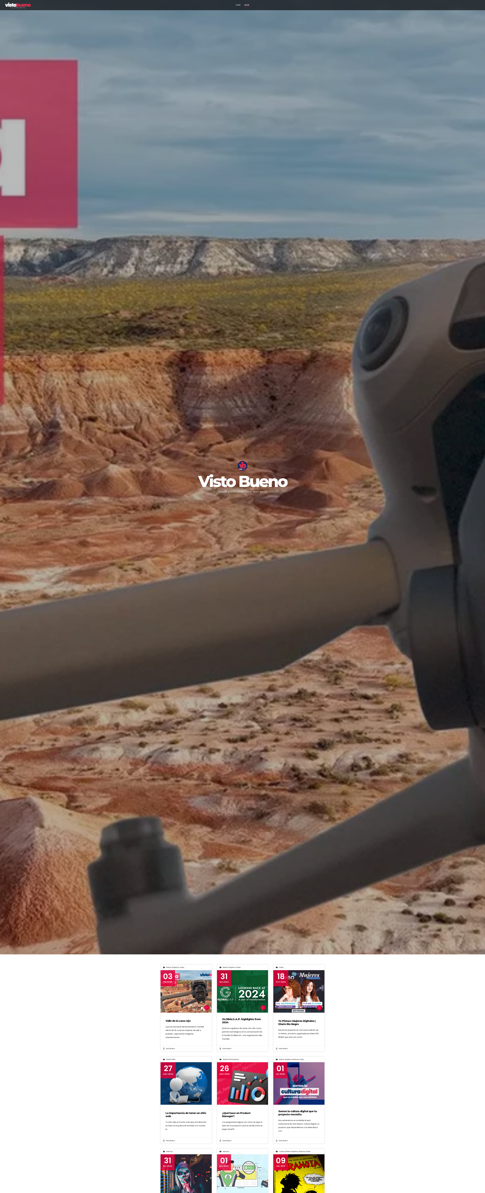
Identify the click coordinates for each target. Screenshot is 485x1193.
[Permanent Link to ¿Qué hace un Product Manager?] (242, 1083)
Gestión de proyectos (231, 1059)
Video (182, 967)
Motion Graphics (172, 967)
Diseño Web (170, 1059)
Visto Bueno (170, 1048)
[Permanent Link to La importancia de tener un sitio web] (186, 1083)
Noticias (296, 1059)
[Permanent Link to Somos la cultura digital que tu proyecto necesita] (298, 1083)
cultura (282, 1151)
